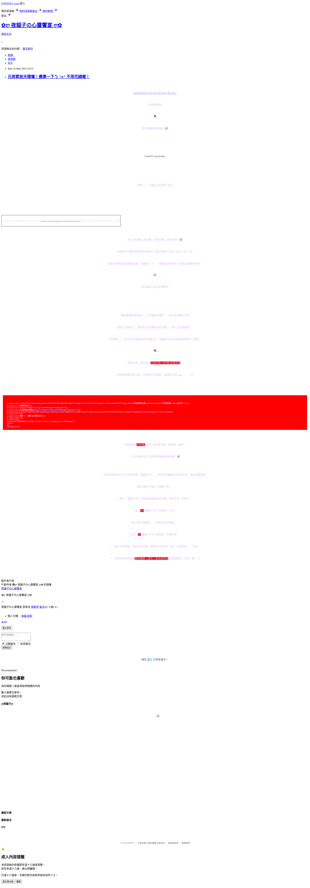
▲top (4, 621)
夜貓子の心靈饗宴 (11, 588)
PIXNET (130, 843)
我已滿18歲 (8, 881)
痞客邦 (35, 607)
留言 (42, 607)
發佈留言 (7, 647)
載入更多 (7, 628)
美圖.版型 (26, 616)
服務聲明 (185, 843)
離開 (18, 881)
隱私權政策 (173, 843)
